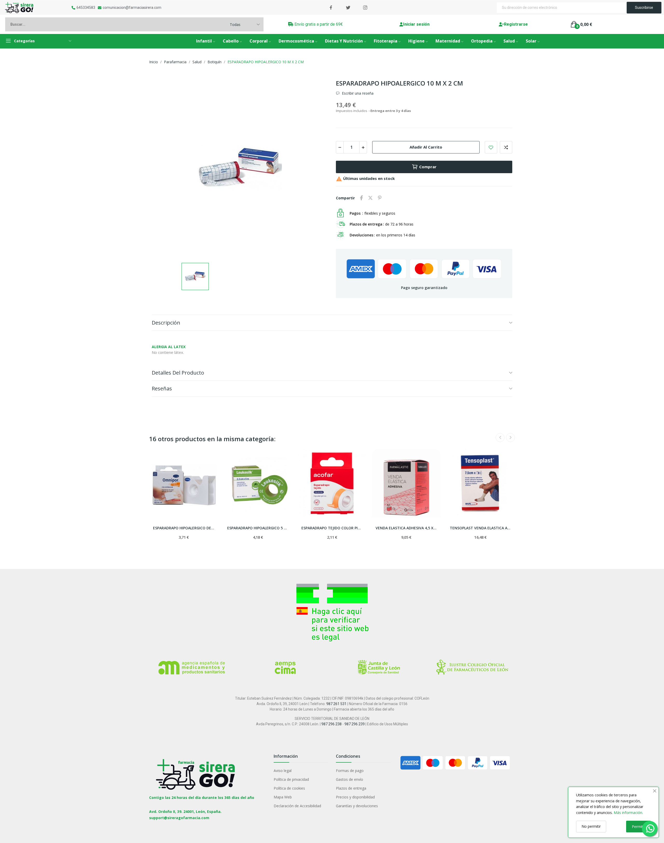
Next (510, 437)
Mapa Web (283, 797)
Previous (500, 437)
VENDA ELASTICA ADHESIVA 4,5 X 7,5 (406, 527)
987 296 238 (331, 724)
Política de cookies (289, 788)
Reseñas (162, 388)
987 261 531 (336, 704)
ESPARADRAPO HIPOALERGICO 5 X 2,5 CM (257, 527)
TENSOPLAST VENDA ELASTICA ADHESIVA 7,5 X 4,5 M (480, 527)
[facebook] (331, 7)
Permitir (638, 826)
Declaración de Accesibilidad (297, 805)
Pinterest (379, 198)
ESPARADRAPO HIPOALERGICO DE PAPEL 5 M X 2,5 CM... (183, 527)
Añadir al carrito (426, 147)
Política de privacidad (291, 779)
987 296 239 (354, 724)
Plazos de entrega (351, 788)
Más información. (628, 812)
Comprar (428, 166)
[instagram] (365, 7)
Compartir (361, 198)
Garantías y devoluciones (357, 805)
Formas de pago (350, 770)
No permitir (591, 826)
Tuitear (370, 198)
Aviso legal (283, 770)
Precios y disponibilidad (355, 797)
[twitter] (348, 7)
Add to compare (506, 147)
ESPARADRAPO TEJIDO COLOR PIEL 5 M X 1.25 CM (332, 527)
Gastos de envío (349, 779)
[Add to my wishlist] (491, 147)
